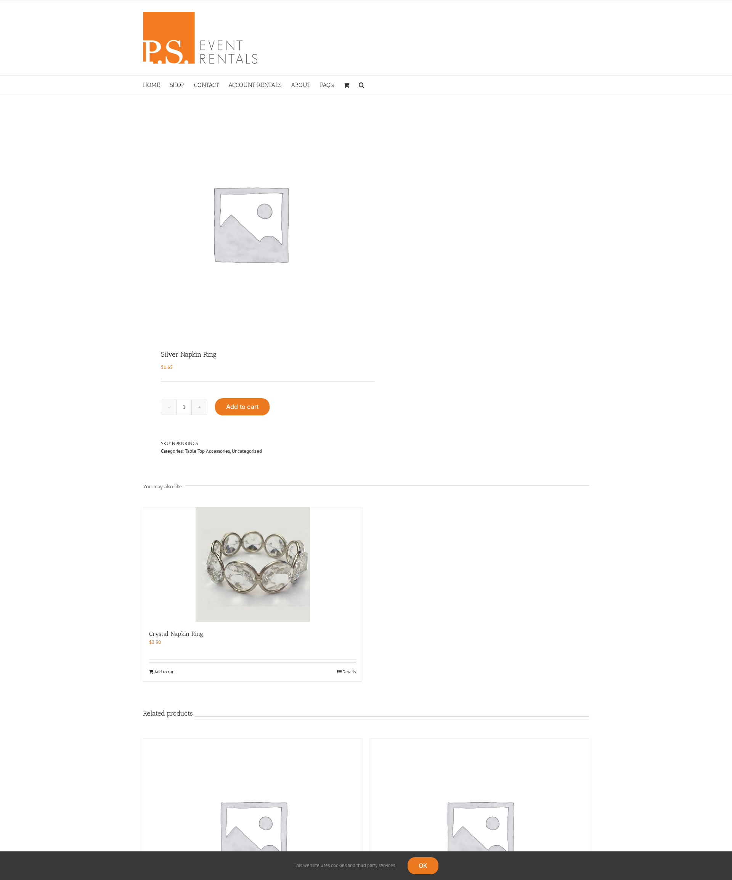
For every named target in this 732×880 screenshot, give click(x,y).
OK (423, 865)
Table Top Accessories (207, 451)
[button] (361, 85)
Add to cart (242, 406)
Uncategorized (247, 451)
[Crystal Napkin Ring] (252, 564)
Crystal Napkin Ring (176, 633)
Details (349, 671)
